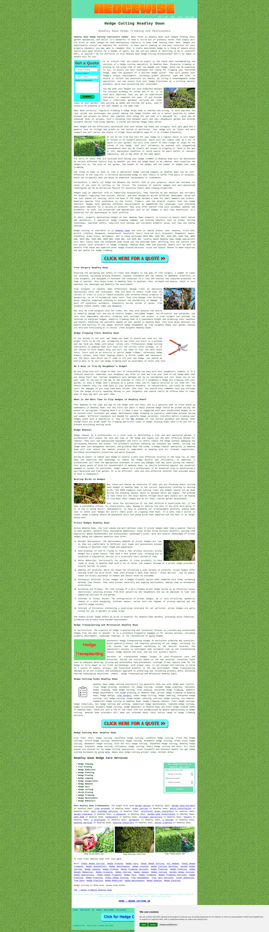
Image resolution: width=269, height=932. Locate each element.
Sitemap (75, 910)
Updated (99, 910)
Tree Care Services (162, 878)
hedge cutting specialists (119, 749)
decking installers (123, 823)
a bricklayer (98, 820)
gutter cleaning (163, 823)
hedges (174, 37)
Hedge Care (132, 864)
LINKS (166, 17)
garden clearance (83, 814)
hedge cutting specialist (134, 64)
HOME (159, 17)
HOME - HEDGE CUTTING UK (134, 901)
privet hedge (94, 617)
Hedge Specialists (96, 866)
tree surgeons (102, 809)
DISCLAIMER (190, 17)
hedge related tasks (184, 707)
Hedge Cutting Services (164, 866)
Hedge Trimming (147, 875)
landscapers (111, 817)
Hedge (77, 231)
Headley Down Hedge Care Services (101, 758)
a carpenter (119, 814)
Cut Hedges (173, 864)
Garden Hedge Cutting (182, 872)
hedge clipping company (124, 220)
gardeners (134, 820)
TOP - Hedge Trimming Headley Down (93, 890)
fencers (187, 817)
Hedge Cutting (123, 872)
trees (110, 281)
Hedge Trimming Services (134, 869)
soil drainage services (104, 811)
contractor (109, 97)
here (107, 752)
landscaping (89, 674)
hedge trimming (174, 693)
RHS (132, 419)
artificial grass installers (157, 811)
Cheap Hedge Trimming (109, 875)
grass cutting (140, 809)
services (139, 248)
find (82, 738)
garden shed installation (161, 814)
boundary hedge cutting (108, 707)
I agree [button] (143, 924)
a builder (168, 820)
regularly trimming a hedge (114, 111)
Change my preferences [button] (168, 924)
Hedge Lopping (92, 869)
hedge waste (148, 162)
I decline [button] (153, 924)
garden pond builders (183, 806)
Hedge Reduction (113, 881)
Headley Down (122, 231)
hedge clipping (101, 690)
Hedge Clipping (104, 872)
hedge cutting (148, 54)
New (93, 910)
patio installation (180, 809)
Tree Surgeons (121, 910)
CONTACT (180, 17)
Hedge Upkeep (141, 872)
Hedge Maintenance (119, 866)
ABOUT (173, 17)
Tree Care (79, 881)
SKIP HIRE (79, 817)
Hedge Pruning (115, 864)
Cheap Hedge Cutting (92, 864)
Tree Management (140, 878)
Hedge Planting (159, 869)
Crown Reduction (185, 878)
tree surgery (124, 696)
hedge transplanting (131, 641)
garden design (142, 806)
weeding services (83, 823)
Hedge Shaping (154, 881)
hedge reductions (83, 704)
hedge (154, 73)
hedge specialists (185, 239)
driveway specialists (150, 817)
